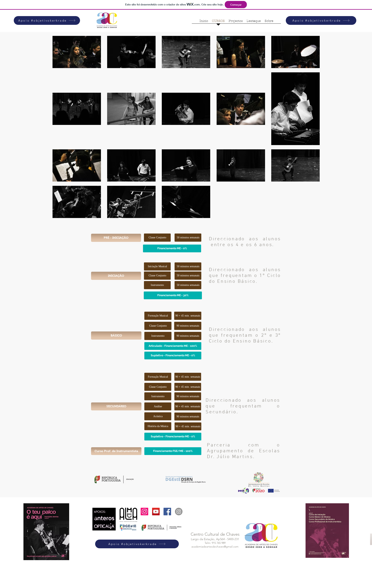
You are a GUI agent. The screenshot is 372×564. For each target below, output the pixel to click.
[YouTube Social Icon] (156, 511)
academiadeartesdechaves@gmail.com (215, 546)
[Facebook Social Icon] (167, 511)
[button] (116, 238)
